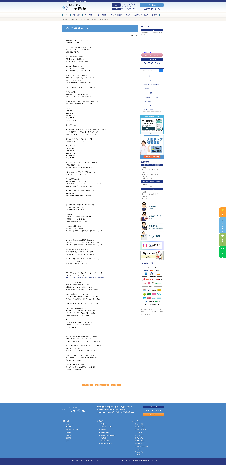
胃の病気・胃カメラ (149, 80)
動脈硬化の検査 (140, 441)
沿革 (67, 441)
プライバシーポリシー (87, 460)
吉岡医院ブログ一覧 (101, 385)
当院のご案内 (76, 15)
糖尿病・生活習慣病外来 (108, 435)
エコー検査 (138, 432)
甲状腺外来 (104, 438)
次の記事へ (115, 385)
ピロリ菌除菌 (139, 435)
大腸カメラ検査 (101, 15)
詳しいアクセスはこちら (152, 55)
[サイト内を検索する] (161, 70)
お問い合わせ (76, 460)
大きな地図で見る (146, 52)
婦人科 (128, 15)
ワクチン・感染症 (148, 93)
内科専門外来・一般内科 (141, 15)
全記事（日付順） (148, 109)
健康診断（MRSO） (107, 443)
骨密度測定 (138, 443)
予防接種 (138, 449)
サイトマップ (98, 460)
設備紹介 (68, 435)
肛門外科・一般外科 (107, 427)
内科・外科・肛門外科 (116, 15)
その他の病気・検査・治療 (150, 97)
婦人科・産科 (105, 432)
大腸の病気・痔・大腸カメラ (151, 84)
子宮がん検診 (139, 452)
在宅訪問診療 (105, 441)
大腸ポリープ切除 (140, 429)
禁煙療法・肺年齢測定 (142, 446)
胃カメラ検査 (88, 15)
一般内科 (103, 429)
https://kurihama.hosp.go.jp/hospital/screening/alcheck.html (85, 277)
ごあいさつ (69, 424)
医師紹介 (68, 427)
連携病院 (68, 438)
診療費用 (154, 15)
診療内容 (68, 432)
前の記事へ (88, 385)
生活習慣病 (146, 88)
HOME (66, 15)
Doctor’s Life (147, 105)
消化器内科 (104, 424)
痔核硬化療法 (139, 438)
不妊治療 (138, 455)
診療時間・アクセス (72, 429)
